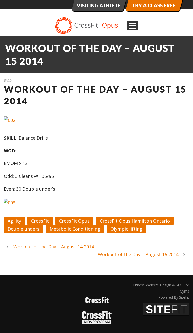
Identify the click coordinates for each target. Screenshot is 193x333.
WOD (8, 80)
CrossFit (40, 221)
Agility (14, 221)
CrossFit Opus (74, 221)
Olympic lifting (126, 229)
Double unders (23, 229)
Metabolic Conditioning (75, 229)
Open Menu (132, 25)
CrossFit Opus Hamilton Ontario (135, 221)
